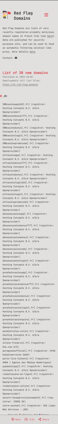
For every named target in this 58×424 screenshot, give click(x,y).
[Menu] (46, 16)
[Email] (16, 57)
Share (45, 419)
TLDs (31, 419)
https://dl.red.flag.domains (20, 84)
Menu (17, 419)
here (50, 36)
